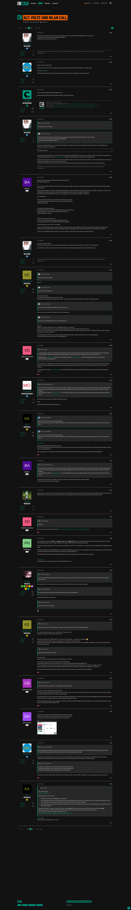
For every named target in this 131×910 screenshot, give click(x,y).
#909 (110, 380)
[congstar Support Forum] (23, 3)
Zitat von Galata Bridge (46, 747)
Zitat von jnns (43, 349)
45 (26, 28)
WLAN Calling (32, 905)
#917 (111, 678)
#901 (111, 32)
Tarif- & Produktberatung (70, 105)
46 (29, 28)
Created (66, 107)
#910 (111, 413)
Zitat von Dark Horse (45, 763)
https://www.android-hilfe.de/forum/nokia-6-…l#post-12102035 (73, 529)
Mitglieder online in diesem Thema (79, 902)
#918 (111, 711)
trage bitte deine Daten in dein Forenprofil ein (81, 103)
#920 (111, 784)
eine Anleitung (49, 357)
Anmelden (96, 3)
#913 (111, 516)
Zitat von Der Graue (45, 133)
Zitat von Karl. (43, 788)
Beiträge (22, 55)
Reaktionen (22, 51)
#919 (111, 743)
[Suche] (110, 3)
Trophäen (22, 53)
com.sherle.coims (76, 357)
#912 (111, 490)
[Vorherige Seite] (18, 28)
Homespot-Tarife (81, 105)
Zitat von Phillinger (45, 574)
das (43, 70)
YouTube (91, 107)
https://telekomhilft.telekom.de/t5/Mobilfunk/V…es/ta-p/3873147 (54, 813)
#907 (110, 270)
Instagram (84, 107)
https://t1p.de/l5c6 (43, 793)
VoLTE (19, 905)
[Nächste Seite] (39, 28)
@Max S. (39, 818)
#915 (111, 570)
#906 (110, 240)
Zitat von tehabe (44, 521)
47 (31, 28)
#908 (110, 345)
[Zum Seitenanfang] (128, 908)
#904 (110, 119)
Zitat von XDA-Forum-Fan (46, 384)
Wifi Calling (39, 905)
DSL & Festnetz (90, 105)
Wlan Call (25, 905)
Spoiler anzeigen (43, 150)
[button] (88, 3)
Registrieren (104, 3)
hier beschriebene (60, 157)
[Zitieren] (111, 56)
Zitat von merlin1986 (45, 417)
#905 (110, 177)
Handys (96, 105)
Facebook (72, 107)
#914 (111, 538)
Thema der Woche (58, 107)
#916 (111, 619)
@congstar (40, 559)
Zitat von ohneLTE (44, 682)
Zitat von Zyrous (44, 624)
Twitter (78, 107)
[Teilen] (112, 28)
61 (36, 28)
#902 (110, 62)
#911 (111, 460)
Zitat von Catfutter (45, 123)
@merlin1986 (40, 443)
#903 (110, 89)
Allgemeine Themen (58, 105)
